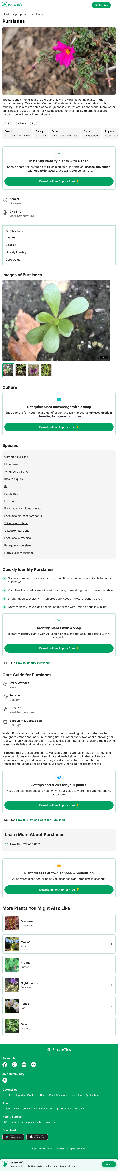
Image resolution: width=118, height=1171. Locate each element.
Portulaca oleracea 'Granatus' (23, 515)
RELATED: (26, 662)
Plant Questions (58, 1095)
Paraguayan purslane (17, 545)
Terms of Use (29, 1108)
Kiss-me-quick (13, 479)
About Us (65, 1108)
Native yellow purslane (19, 552)
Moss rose (11, 464)
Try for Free (101, 5)
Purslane (9, 501)
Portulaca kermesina (17, 538)
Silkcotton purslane (16, 530)
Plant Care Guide (37, 1095)
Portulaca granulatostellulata (22, 508)
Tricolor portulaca (16, 523)
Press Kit (79, 1108)
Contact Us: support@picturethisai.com (33, 1122)
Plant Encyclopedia (14, 14)
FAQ (4, 1122)
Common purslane (16, 456)
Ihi (5, 486)
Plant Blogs (76, 1095)
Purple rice (11, 493)
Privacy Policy (10, 1108)
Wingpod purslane (16, 471)
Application (92, 1095)
